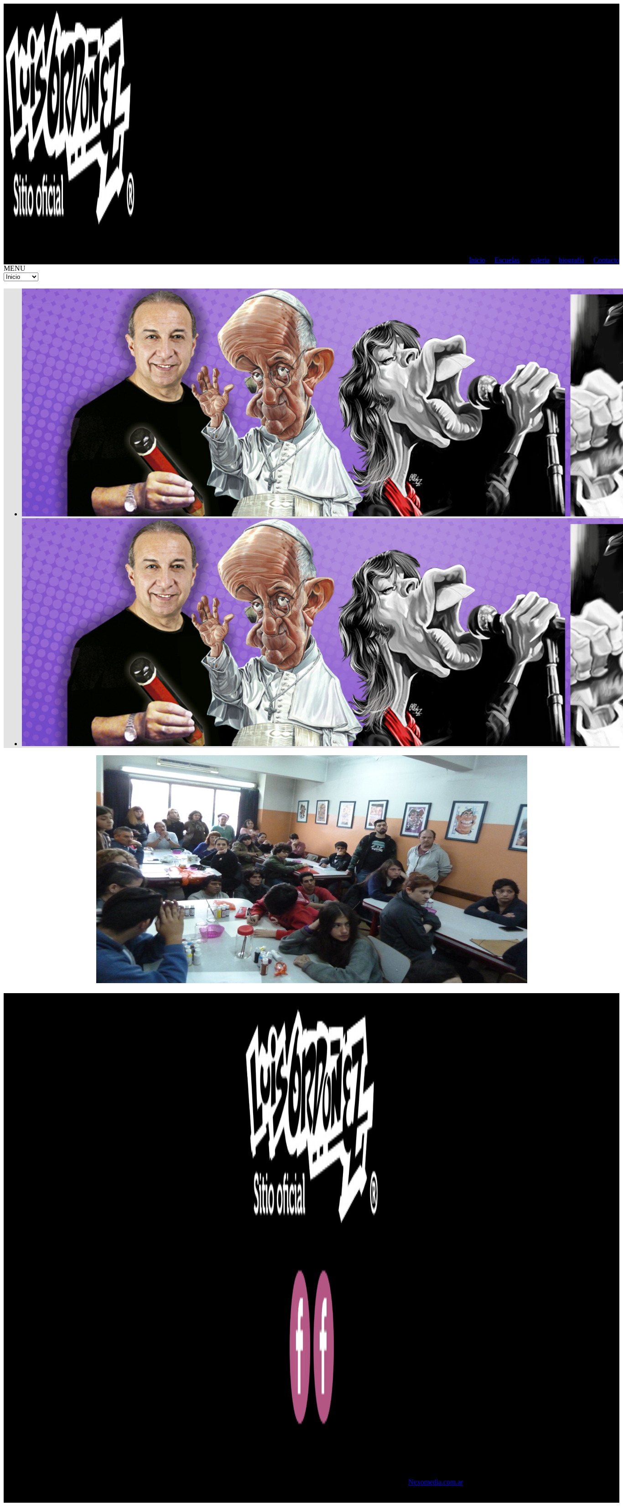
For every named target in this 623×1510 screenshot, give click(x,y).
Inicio (477, 260)
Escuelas (506, 260)
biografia (571, 260)
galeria (540, 260)
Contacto (606, 260)
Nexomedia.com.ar (435, 1482)
